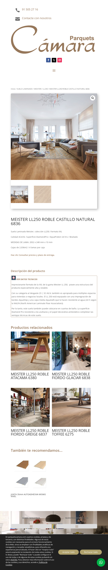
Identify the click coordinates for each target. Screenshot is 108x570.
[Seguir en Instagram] (59, 60)
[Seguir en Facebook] (48, 60)
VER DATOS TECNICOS (26, 279)
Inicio (13, 89)
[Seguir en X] (54, 60)
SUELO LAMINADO (24, 89)
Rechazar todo (91, 552)
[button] (92, 98)
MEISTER (37, 89)
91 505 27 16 (30, 9)
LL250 (45, 89)
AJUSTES (14, 559)
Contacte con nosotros (36, 18)
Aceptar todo (68, 552)
